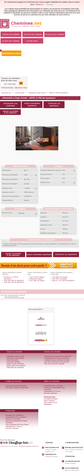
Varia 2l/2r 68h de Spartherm (14, 280)
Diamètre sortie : (47, 225)
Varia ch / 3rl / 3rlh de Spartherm (63, 280)
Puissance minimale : (10, 184)
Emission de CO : (8, 192)
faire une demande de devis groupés (14, 297)
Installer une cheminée (54, 34)
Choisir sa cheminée (13, 419)
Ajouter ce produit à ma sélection (10, 112)
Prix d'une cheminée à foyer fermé (56, 362)
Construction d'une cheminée (16, 386)
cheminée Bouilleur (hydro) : (51, 170)
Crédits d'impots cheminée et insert (56, 360)
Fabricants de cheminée (15, 367)
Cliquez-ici (39, 4)
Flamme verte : (7, 188)
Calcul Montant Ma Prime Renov (17, 424)
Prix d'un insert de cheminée (54, 364)
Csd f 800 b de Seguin (59, 277)
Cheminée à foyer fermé (37, 93)
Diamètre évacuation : (49, 233)
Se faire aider (32, 41)
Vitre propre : (45, 178)
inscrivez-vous (21, 88)
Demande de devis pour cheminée (56, 358)
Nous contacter (49, 401)
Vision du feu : (7, 212)
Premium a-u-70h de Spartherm (11, 278)
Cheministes (48, 391)
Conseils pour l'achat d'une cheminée (57, 356)
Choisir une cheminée (11, 34)
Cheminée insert (12, 360)
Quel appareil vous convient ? (16, 417)
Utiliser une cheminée (11, 41)
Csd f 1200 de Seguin (36, 277)
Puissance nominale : (10, 175)
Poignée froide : (46, 174)
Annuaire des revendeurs (15, 415)
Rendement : (7, 170)
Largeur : (44, 217)
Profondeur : (45, 221)
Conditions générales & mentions (29, 446)
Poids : (43, 229)
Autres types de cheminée (16, 365)
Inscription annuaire (51, 399)
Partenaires (48, 404)
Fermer (50, 4)
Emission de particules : (11, 196)
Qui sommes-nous (50, 402)
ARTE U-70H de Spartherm (58, 93)
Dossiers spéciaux (50, 393)
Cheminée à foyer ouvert (15, 356)
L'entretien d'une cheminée (53, 386)
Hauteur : (44, 213)
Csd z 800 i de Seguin (37, 280)
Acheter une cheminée (32, 34)
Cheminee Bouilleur (13, 362)
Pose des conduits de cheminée (17, 388)
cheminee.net (6, 93)
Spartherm (50, 98)
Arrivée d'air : (45, 182)
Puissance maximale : (10, 179)
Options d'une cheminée (15, 364)
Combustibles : (8, 200)
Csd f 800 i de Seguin (59, 279)
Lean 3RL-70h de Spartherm (14, 282)
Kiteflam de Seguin (35, 279)
